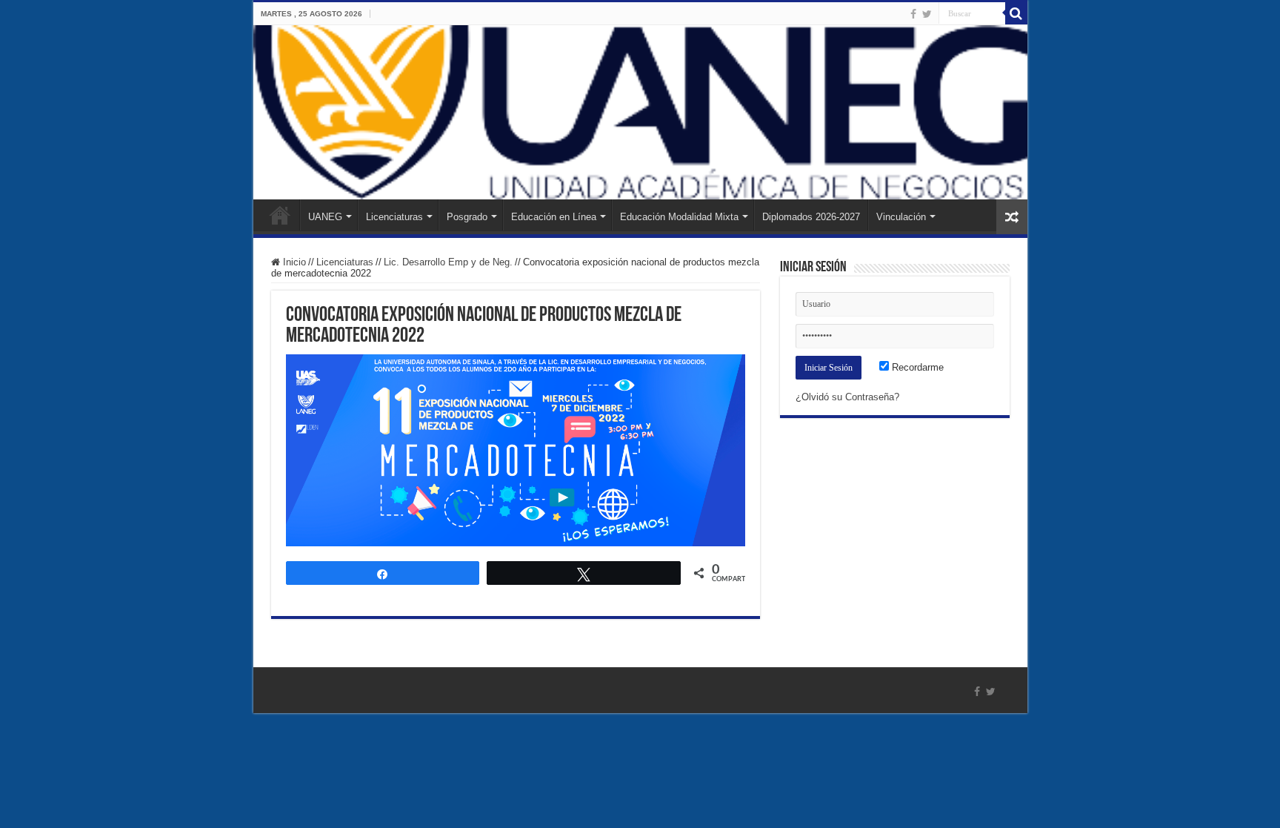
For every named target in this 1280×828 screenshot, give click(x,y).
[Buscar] (1016, 13)
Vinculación (901, 216)
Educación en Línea (553, 216)
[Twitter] (927, 14)
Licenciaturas (394, 216)
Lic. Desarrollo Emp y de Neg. (448, 262)
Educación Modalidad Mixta (679, 216)
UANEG (325, 216)
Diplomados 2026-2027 (811, 216)
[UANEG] (640, 112)
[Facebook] (913, 14)
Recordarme (916, 367)
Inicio (280, 215)
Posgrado (467, 216)
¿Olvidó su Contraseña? (847, 397)
